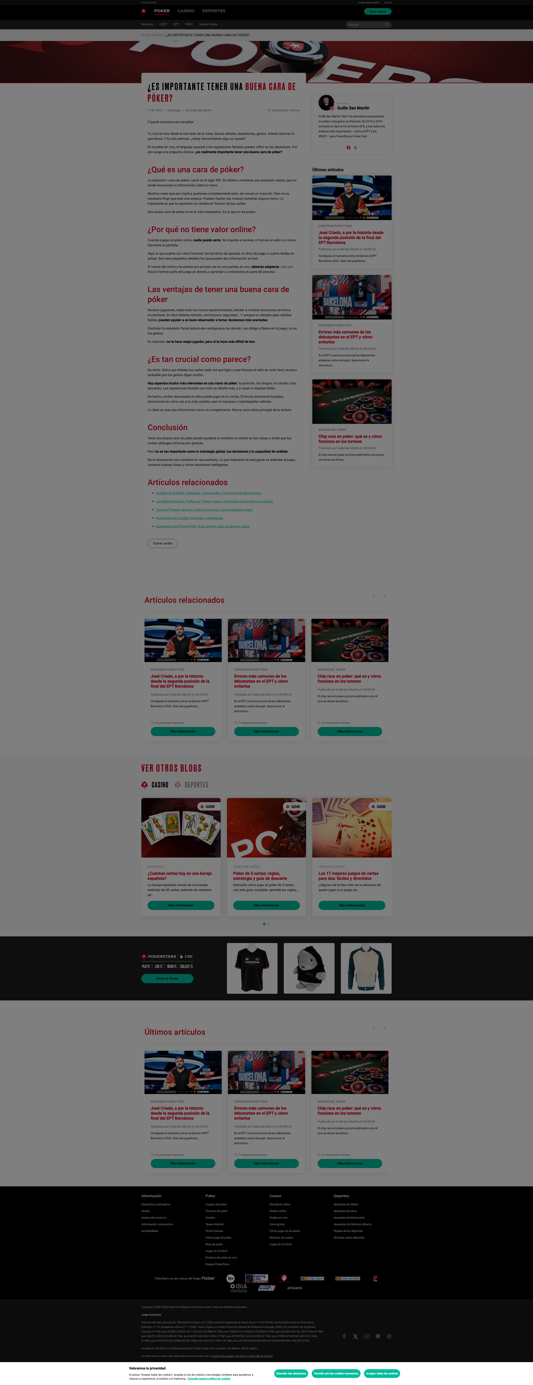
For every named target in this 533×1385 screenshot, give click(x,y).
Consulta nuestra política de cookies (209, 1378)
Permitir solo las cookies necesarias (336, 1373)
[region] (266, 1373)
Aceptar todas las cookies (382, 1373)
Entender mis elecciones (291, 1373)
